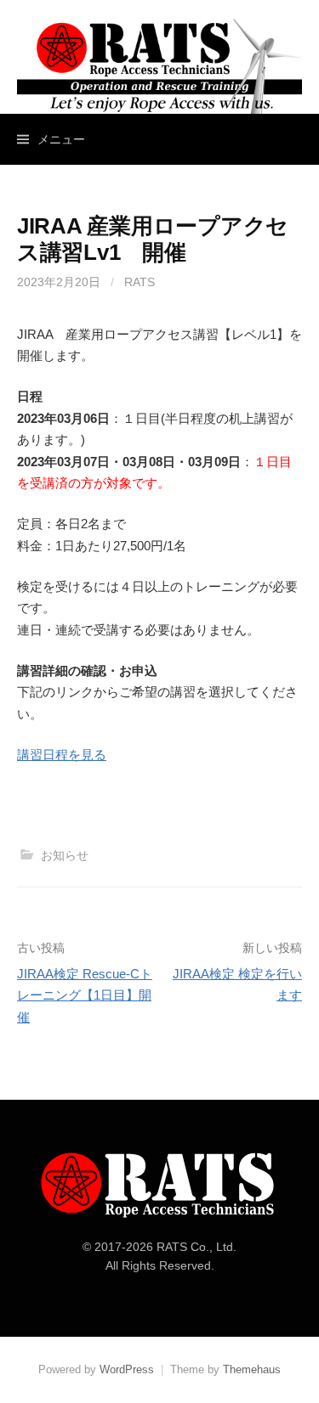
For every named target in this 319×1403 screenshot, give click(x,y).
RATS (139, 282)
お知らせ (64, 855)
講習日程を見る (61, 754)
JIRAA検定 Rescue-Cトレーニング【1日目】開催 (84, 995)
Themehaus (252, 1369)
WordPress (127, 1369)
